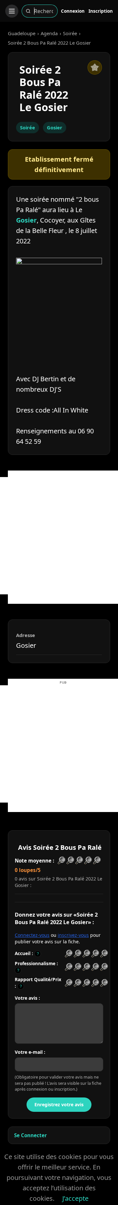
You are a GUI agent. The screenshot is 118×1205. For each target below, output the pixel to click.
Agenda (49, 33)
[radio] (69, 954)
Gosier (54, 127)
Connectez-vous (32, 935)
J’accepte (75, 1198)
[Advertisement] (59, 535)
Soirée (70, 33)
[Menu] (11, 11)
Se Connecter (30, 1135)
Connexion (73, 11)
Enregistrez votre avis (59, 1104)
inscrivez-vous (73, 935)
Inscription (100, 11)
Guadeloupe (21, 33)
